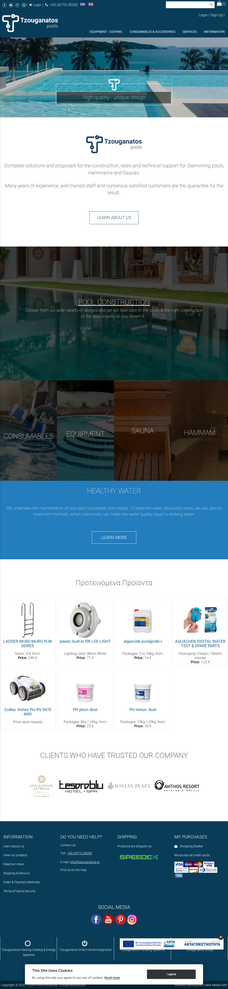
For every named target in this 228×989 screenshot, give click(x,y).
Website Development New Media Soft (201, 985)
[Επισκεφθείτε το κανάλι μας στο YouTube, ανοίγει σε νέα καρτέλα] (11, 5)
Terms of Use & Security (19, 891)
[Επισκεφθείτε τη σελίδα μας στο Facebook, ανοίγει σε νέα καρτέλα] (4, 5)
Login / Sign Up (211, 15)
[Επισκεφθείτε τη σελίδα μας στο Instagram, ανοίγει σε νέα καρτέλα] (24, 5)
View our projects (15, 855)
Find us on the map (73, 870)
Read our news (13, 864)
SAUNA (142, 431)
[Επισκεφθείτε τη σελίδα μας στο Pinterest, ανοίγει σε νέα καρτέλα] (17, 5)
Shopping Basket (190, 846)
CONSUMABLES (28, 436)
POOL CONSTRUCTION (114, 302)
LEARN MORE (114, 537)
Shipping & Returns (16, 873)
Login (37, 5)
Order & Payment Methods (21, 882)
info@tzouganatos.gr (85, 862)
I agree (171, 974)
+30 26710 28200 (63, 5)
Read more (112, 977)
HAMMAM (199, 432)
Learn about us (13, 846)
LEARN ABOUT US (114, 217)
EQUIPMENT (85, 434)
